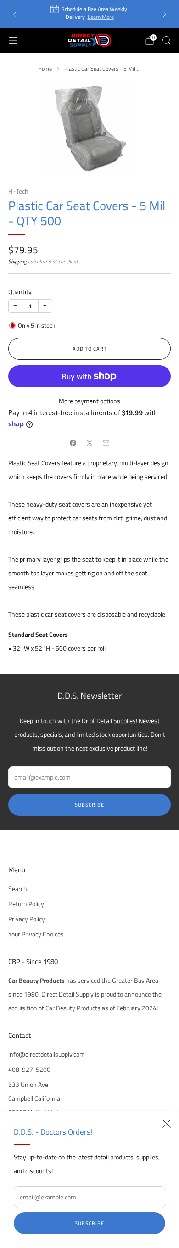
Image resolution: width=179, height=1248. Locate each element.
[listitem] (89, 14)
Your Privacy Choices (36, 934)
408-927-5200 (29, 1069)
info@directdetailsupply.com (46, 1054)
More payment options (89, 401)
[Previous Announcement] (14, 14)
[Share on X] (89, 443)
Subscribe (89, 1223)
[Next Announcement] (164, 14)
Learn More (101, 16)
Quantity (20, 292)
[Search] (166, 40)
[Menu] (12, 40)
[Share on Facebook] (73, 443)
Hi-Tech (18, 191)
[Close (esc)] (166, 1123)
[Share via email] (106, 443)
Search (17, 889)
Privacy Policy (26, 919)
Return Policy (26, 904)
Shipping (17, 261)
